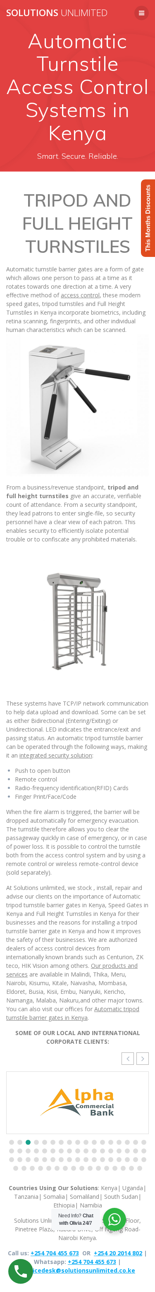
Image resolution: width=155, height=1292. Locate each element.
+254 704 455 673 (55, 1253)
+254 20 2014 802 (118, 1253)
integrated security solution (55, 755)
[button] (142, 1058)
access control (80, 295)
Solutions (56, 12)
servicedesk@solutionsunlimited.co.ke (77, 1270)
